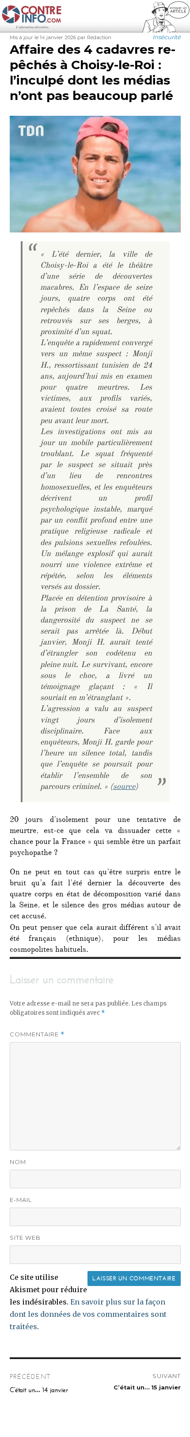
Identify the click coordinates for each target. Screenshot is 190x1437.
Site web (25, 1237)
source (124, 787)
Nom (18, 1161)
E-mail (21, 1199)
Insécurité (166, 37)
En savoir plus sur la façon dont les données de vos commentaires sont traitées (88, 1314)
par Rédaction (94, 37)
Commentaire (37, 1034)
